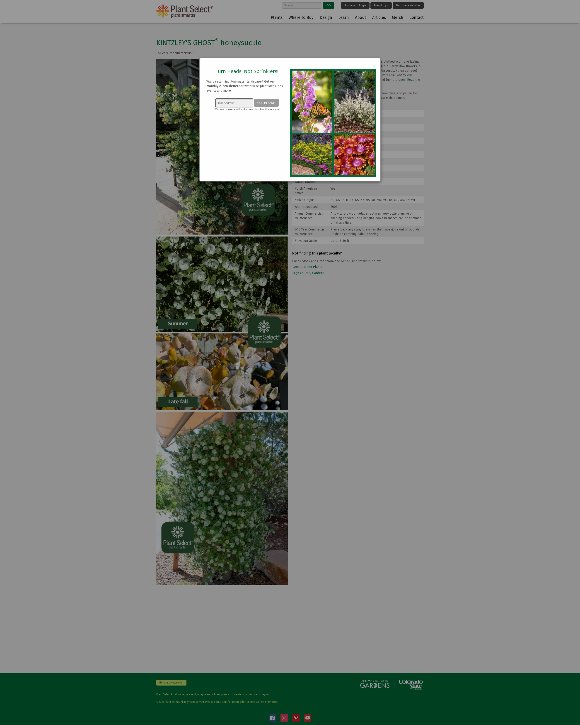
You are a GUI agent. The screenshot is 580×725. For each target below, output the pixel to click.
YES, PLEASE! (266, 102)
